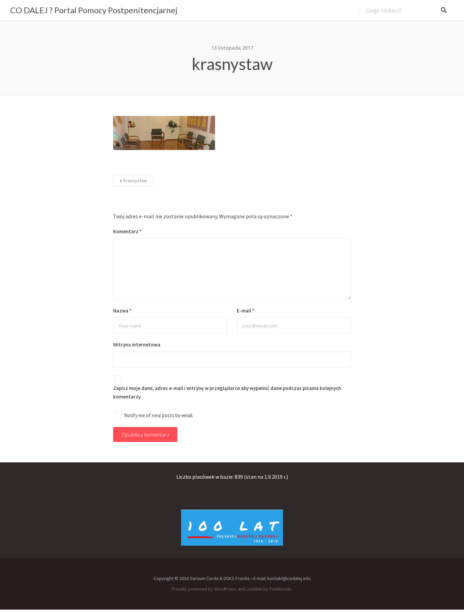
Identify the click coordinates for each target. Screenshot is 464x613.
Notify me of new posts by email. (158, 415)
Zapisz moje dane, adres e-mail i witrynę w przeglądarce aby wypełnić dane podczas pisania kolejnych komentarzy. (227, 392)
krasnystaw (135, 180)
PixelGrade (280, 589)
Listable (254, 589)
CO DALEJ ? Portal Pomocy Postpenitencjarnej (93, 10)
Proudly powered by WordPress (204, 589)
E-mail (245, 310)
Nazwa (122, 310)
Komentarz (127, 231)
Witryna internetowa (136, 344)
